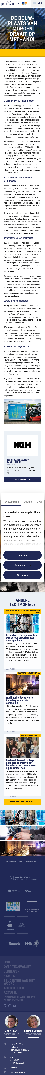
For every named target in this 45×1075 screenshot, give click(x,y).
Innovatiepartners (19, 997)
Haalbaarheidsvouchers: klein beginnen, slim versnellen (20, 700)
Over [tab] (39, 501)
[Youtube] (14, 1005)
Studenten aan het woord (19, 981)
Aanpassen (20, 565)
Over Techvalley (17, 967)
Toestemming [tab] (11, 501)
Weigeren (22, 575)
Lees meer (22, 555)
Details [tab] (28, 501)
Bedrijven (12, 971)
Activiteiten (14, 988)
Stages (9, 976)
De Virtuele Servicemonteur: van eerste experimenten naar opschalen (22, 637)
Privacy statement (13, 1000)
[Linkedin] (5, 1005)
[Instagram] (9, 1005)
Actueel (10, 993)
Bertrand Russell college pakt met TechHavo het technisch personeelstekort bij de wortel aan (21, 764)
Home (8, 962)
